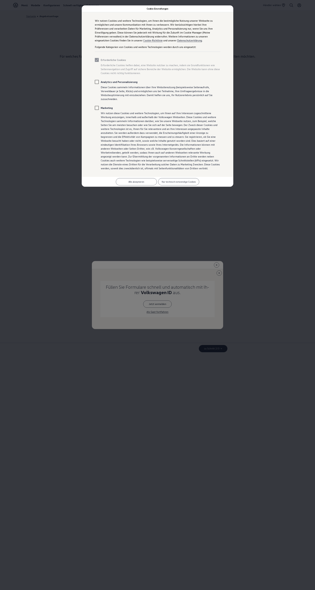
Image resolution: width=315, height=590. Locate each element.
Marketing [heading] (107, 108)
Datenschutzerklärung (189, 40)
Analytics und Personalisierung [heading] (119, 82)
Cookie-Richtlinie (153, 40)
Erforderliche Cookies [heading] (113, 60)
